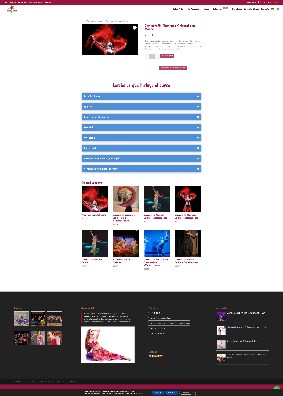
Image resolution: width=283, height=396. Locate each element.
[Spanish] (278, 11)
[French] (152, 356)
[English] (149, 356)
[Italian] (158, 356)
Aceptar (158, 392)
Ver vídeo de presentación (173, 68)
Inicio (84, 21)
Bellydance (220, 9)
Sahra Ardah (178, 9)
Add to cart (167, 56)
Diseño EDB (71, 381)
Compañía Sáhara (251, 9)
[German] (272, 11)
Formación (91, 21)
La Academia (193, 9)
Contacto (265, 9)
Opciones (186, 392)
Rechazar (171, 392)
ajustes (140, 394)
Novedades (237, 9)
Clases (206, 9)
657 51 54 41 (10, 2)
